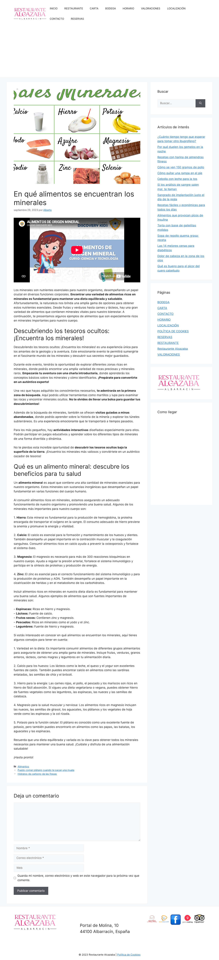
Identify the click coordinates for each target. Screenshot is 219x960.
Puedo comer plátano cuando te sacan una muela (46, 770)
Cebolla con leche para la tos (177, 179)
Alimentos (23, 766)
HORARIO (128, 8)
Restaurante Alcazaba (172, 348)
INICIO (53, 8)
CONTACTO (57, 18)
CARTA (94, 8)
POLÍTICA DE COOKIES (173, 331)
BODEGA (110, 8)
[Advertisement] (109, 53)
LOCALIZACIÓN (176, 8)
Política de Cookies (128, 954)
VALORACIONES (150, 8)
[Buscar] (200, 103)
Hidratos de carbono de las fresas (37, 773)
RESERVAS (77, 18)
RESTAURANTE (73, 8)
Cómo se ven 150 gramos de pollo (180, 167)
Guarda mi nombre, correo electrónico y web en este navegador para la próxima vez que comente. (78, 878)
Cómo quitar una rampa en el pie (179, 173)
